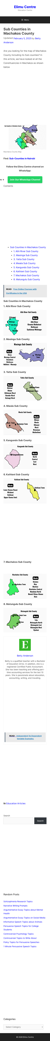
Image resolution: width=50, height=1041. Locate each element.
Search (6, 815)
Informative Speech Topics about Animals (22, 922)
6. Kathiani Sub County (25, 271)
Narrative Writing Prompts (15, 906)
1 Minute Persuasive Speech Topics (19, 946)
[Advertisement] (25, 98)
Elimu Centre (25, 7)
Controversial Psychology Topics (18, 934)
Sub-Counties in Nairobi (22, 158)
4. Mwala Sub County (24, 263)
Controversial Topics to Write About (20, 938)
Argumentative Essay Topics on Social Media (24, 918)
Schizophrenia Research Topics (18, 901)
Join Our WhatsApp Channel (25, 179)
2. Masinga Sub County (25, 255)
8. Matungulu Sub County (26, 279)
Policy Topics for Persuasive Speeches (21, 942)
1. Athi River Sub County (25, 251)
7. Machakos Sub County (26, 275)
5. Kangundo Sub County (26, 267)
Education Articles (15, 803)
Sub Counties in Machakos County (28, 247)
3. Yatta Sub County (23, 259)
